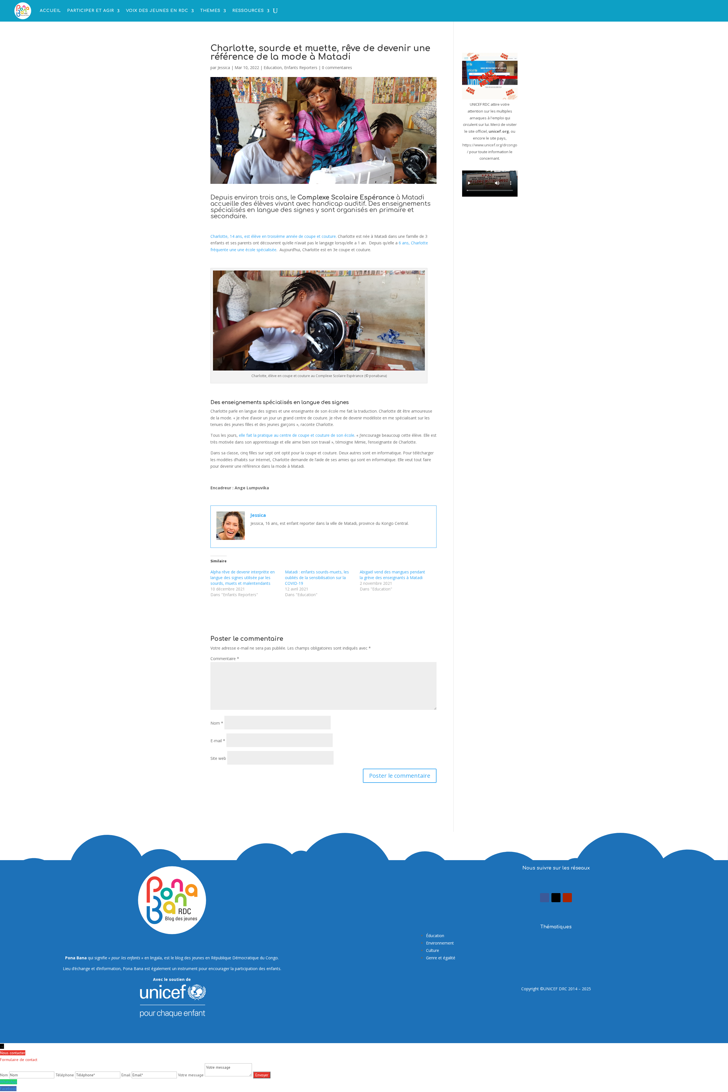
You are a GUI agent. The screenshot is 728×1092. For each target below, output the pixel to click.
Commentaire (224, 658)
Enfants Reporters (300, 67)
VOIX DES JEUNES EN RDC (157, 11)
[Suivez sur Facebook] (544, 897)
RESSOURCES (248, 11)
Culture (432, 950)
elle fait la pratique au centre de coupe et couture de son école (296, 435)
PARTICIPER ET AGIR (90, 11)
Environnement (440, 943)
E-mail (217, 740)
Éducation (435, 935)
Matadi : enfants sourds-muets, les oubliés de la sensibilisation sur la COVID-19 (317, 577)
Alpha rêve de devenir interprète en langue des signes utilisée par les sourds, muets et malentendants (242, 577)
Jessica (224, 67)
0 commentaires (337, 67)
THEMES (210, 11)
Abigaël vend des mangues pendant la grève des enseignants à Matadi (392, 574)
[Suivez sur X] (556, 897)
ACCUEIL (50, 11)
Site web (218, 758)
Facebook (8, 1088)
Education (273, 67)
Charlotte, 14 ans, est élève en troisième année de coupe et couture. (274, 236)
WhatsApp (8, 1081)
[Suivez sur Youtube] (567, 897)
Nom (216, 723)
